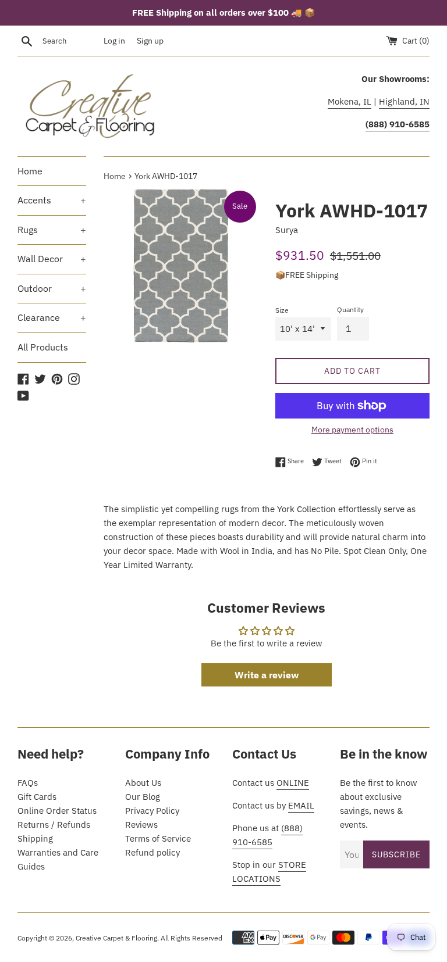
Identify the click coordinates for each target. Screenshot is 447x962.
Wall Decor (51, 258)
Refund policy (152, 852)
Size (282, 310)
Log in (114, 40)
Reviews (141, 824)
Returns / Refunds (53, 824)
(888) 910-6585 (267, 834)
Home (29, 171)
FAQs (27, 782)
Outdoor (51, 288)
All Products (42, 347)
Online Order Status (57, 810)
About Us (143, 782)
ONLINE (292, 782)
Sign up (150, 40)
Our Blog (142, 796)
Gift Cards (36, 796)
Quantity (350, 309)
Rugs (51, 229)
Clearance (51, 317)
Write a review (267, 675)
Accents (51, 200)
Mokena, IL (349, 101)
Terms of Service (158, 838)
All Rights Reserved (191, 938)
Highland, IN (404, 101)
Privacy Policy (152, 810)
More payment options (352, 429)
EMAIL (301, 805)
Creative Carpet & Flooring (116, 938)
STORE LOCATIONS (269, 871)
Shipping (35, 838)
